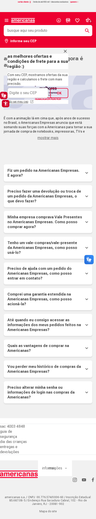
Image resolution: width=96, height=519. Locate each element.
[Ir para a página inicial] (19, 474)
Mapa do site (48, 511)
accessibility (5, 103)
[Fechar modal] (65, 51)
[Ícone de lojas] (68, 20)
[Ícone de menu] (6, 20)
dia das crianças (13, 441)
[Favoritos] (77, 20)
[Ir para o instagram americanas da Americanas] (75, 479)
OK (59, 93)
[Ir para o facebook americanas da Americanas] (93, 479)
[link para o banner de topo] (48, 2)
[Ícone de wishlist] (77, 20)
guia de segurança (8, 434)
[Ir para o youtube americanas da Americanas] (84, 479)
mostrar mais (48, 138)
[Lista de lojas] (68, 20)
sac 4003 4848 (12, 426)
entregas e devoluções (9, 449)
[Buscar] (85, 30)
